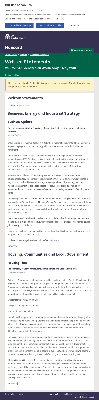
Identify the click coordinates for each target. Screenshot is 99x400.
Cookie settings (73, 25)
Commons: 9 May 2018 (39, 55)
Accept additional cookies (19, 25)
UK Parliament (11, 55)
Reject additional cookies (50, 25)
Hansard (13, 47)
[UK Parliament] (15, 37)
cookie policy (58, 19)
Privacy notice (85, 394)
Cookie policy (54, 394)
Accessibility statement (84, 397)
